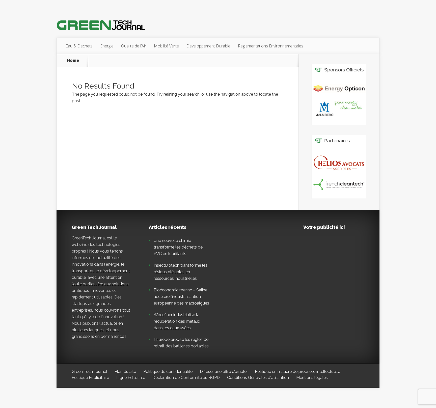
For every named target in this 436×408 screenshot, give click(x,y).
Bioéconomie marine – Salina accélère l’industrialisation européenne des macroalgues (181, 297)
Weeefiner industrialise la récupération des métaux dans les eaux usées (177, 321)
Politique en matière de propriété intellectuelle (297, 371)
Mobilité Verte (166, 46)
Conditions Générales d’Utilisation (258, 377)
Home (73, 61)
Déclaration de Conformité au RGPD (186, 377)
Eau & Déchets (79, 46)
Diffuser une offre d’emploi (224, 371)
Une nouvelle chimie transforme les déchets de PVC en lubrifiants (178, 247)
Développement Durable (208, 46)
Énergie (107, 46)
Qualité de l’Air (133, 46)
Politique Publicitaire (90, 377)
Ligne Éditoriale (130, 377)
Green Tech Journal (89, 371)
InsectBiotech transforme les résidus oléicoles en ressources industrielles (180, 272)
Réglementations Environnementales (270, 46)
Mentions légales (312, 377)
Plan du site (125, 371)
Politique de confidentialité (168, 371)
